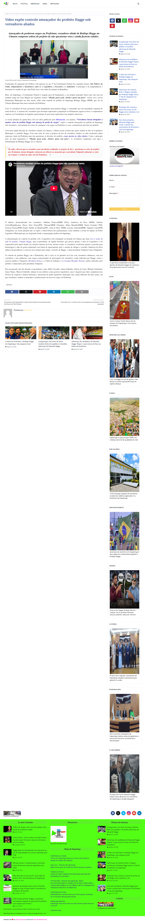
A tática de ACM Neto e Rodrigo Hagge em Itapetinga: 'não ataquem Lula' (19, 342)
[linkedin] (139, 813)
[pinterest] (112, 26)
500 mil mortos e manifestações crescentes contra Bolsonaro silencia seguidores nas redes (29, 865)
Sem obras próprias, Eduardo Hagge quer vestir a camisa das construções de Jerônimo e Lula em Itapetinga (129, 125)
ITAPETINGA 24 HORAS (58, 856)
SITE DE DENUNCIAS (40, 920)
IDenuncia (27, 310)
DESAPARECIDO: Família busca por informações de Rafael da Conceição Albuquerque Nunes (72, 895)
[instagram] (130, 20)
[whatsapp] (124, 20)
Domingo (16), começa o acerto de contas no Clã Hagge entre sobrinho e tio (129, 109)
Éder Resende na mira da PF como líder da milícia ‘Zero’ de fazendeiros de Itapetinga (29, 877)
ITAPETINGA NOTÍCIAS (58, 892)
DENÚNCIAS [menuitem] (35, 4)
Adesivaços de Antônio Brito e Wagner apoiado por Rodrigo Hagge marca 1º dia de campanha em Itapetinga (128, 94)
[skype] (123, 813)
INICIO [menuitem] (15, 4)
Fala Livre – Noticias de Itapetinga (63, 865)
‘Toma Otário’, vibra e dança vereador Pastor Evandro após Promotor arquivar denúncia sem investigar (29, 839)
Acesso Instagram (116, 166)
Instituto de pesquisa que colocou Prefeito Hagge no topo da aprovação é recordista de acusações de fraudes (29, 888)
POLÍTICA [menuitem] (24, 4)
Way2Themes (20, 920)
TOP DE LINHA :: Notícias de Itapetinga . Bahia (67, 881)
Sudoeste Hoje (56, 910)
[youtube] (136, 20)
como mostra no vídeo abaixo (76, 136)
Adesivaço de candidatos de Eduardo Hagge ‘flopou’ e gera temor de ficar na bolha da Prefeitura (86, 343)
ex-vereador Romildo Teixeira (73, 260)
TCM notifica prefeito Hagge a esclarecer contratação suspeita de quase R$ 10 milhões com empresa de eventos (29, 901)
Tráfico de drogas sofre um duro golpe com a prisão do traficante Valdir (30, 828)
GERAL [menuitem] (44, 4)
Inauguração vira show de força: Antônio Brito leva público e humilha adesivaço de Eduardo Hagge (52, 343)
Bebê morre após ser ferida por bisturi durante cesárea (71, 867)
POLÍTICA (18, 14)
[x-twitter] (118, 20)
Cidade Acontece (57, 872)
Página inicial (9, 14)
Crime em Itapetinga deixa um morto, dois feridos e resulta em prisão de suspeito (70, 859)
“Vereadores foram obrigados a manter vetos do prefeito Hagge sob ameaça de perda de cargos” (54, 121)
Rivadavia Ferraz (35, 260)
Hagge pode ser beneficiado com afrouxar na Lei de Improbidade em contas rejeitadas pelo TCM (30, 852)
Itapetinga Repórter (58, 901)
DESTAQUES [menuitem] (54, 4)
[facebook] (112, 20)
